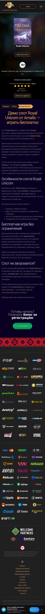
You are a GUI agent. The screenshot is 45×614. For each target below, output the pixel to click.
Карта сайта (22, 585)
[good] (25, 86)
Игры (14, 106)
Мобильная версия (22, 571)
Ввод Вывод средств (22, 574)
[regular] (22, 86)
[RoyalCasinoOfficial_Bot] (22, 561)
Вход (28, 6)
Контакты (22, 582)
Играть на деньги (22, 96)
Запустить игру (22, 55)
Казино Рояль (35, 136)
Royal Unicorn (25, 106)
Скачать (23, 593)
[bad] (15, 86)
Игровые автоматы (22, 569)
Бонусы (22, 580)
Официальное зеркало (22, 588)
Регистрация (22, 326)
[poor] (18, 86)
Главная (6, 106)
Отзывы (22, 577)
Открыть (34, 610)
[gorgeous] (29, 86)
